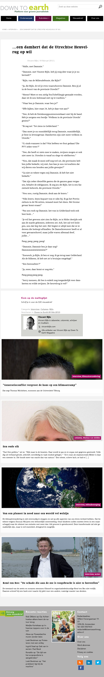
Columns (44, 309)
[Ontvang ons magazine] (12, 616)
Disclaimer (81, 649)
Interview (35, 309)
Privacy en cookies (85, 652)
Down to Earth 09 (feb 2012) (47, 312)
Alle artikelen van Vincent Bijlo (60, 331)
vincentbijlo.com (48, 326)
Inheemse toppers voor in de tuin (37, 628)
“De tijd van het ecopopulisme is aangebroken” (36, 655)
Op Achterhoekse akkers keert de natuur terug (37, 619)
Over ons (81, 642)
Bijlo (51, 309)
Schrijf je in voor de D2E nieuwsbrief (36, 302)
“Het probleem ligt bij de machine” (36, 664)
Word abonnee (83, 645)
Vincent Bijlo (32, 61)
